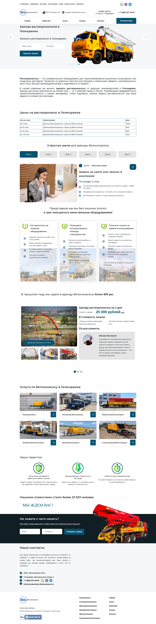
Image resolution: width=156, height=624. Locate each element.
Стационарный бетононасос (89, 618)
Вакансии (79, 4)
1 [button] (70, 64)
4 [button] (78, 64)
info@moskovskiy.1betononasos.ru (39, 584)
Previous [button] (10, 37)
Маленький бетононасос (88, 606)
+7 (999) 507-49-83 (126, 12)
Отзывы (82, 21)
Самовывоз (34, 4)
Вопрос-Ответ (70, 4)
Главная (27, 21)
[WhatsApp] (121, 4)
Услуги (65, 21)
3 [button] (76, 64)
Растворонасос (85, 597)
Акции (61, 4)
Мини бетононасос (86, 614)
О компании (24, 4)
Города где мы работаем (27, 608)
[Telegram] (130, 4)
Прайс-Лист (46, 21)
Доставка (43, 4)
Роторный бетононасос (88, 602)
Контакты (100, 21)
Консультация (126, 21)
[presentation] (139, 183)
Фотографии (53, 4)
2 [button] (73, 64)
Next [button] (145, 37)
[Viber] (126, 4)
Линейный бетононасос (88, 610)
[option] (102, 43)
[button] (75, 372)
